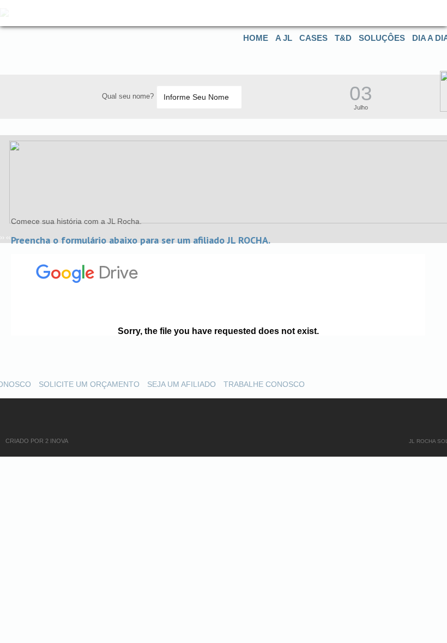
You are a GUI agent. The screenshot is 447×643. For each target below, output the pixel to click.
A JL (283, 38)
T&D (343, 38)
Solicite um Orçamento (89, 384)
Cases (313, 38)
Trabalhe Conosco (264, 384)
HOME (255, 38)
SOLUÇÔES (382, 38)
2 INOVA (56, 441)
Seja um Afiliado (181, 384)
